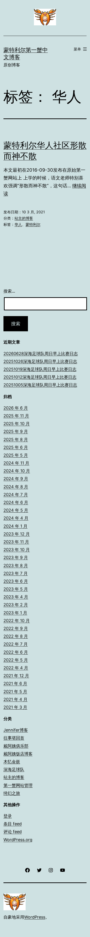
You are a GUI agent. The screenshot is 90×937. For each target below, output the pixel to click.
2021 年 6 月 (15, 683)
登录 (7, 816)
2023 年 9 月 (15, 557)
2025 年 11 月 (16, 415)
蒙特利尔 (33, 224)
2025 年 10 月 (16, 423)
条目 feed (12, 823)
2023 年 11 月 (16, 541)
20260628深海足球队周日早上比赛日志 (40, 353)
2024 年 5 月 (15, 510)
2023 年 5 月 (15, 589)
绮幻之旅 (11, 793)
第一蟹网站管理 (18, 785)
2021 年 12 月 (16, 675)
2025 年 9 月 (15, 431)
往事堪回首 (13, 737)
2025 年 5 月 (15, 455)
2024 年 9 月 (15, 478)
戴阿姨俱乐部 (15, 745)
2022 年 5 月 (15, 660)
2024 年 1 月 (15, 526)
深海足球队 (13, 769)
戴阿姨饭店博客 (18, 753)
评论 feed (12, 831)
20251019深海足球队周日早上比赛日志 (39, 369)
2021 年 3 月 (15, 707)
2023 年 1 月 (15, 612)
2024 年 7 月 (15, 494)
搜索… (9, 291)
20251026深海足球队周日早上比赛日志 (40, 361)
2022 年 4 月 (15, 667)
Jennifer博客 (15, 730)
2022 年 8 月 (15, 636)
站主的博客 (24, 218)
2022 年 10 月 (16, 620)
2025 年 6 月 (15, 447)
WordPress (34, 917)
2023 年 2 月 (15, 604)
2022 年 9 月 (15, 628)
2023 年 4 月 (15, 596)
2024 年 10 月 (16, 470)
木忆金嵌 (11, 761)
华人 (18, 224)
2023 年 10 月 (16, 549)
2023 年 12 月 (16, 534)
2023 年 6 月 (15, 581)
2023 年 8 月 (15, 565)
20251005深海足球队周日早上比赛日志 (40, 384)
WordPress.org (17, 839)
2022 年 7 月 (15, 644)
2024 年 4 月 (15, 518)
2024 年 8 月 (15, 486)
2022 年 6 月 (15, 652)
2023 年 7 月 (15, 573)
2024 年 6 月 (15, 502)
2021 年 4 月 (15, 699)
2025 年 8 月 (15, 439)
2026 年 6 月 (15, 407)
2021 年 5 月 (15, 691)
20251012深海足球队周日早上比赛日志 (39, 377)
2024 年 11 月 (16, 463)
